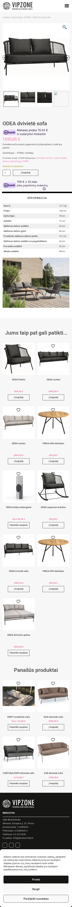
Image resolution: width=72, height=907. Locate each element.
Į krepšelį (25, 172)
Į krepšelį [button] (18, 397)
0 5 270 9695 (19, 834)
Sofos (6, 161)
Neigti (36, 889)
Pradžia (6, 17)
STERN (27, 17)
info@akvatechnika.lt (23, 838)
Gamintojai (17, 17)
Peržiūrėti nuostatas (36, 898)
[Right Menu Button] (67, 6)
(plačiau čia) (18, 863)
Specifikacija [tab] (37, 198)
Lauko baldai (60, 158)
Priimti (36, 879)
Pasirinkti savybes (19, 525)
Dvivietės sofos (44, 158)
